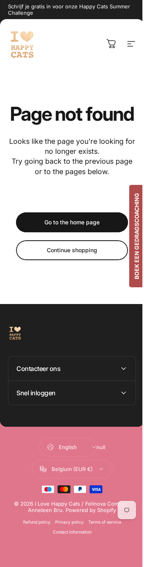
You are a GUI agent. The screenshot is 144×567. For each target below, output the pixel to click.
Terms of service (101, 541)
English (65, 466)
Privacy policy (66, 541)
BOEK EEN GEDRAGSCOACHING (130, 236)
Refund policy (33, 541)
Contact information (69, 551)
